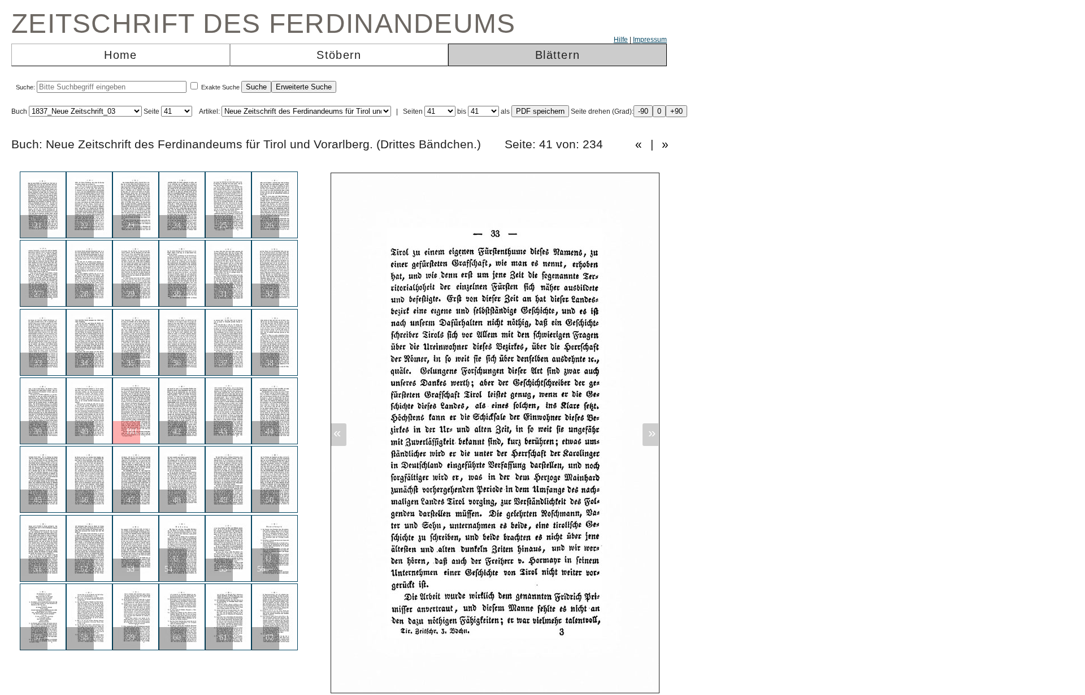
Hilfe (621, 40)
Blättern (557, 55)
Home (120, 55)
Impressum (650, 40)
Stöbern (338, 55)
